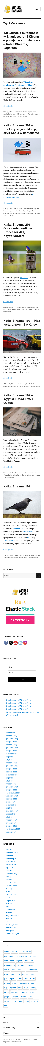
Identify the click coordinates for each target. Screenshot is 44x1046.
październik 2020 (13, 793)
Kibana (7, 983)
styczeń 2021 (11, 784)
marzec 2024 (11, 733)
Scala (8, 922)
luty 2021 (9, 781)
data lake (20, 965)
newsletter (15, 992)
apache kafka (7, 114)
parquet (7, 996)
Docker (35, 112)
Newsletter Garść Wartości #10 (18, 700)
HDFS (8, 892)
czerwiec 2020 (12, 805)
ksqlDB (9, 898)
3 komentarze (35, 386)
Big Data (36, 209)
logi (5, 987)
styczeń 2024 (11, 736)
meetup (33, 987)
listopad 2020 (11, 790)
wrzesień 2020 (12, 796)
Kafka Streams (18, 209)
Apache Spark (11, 858)
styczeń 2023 (11, 745)
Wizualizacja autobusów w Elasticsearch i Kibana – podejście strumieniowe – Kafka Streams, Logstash (21, 40)
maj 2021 (9, 778)
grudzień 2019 (12, 823)
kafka (28, 114)
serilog (6, 1001)
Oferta (5, 1022)
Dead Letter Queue (20, 475)
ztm (4, 215)
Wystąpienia (11, 931)
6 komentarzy (9, 477)
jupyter (12, 978)
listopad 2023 (11, 742)
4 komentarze (33, 558)
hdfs (32, 974)
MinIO (8, 907)
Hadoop (9, 889)
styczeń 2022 (11, 763)
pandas (32, 992)
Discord (6, 1033)
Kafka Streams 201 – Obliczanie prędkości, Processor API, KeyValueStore (18, 230)
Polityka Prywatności (23, 1040)
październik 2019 (13, 829)
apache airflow (25, 951)
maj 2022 (9, 757)
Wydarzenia (11, 928)
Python (9, 919)
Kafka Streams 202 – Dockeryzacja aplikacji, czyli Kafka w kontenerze (21, 129)
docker (14, 114)
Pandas (9, 913)
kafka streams (35, 114)
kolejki (14, 983)
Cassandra (10, 871)
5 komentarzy (22, 116)
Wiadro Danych (8, 1040)
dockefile (21, 211)
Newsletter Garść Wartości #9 (18, 703)
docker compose (18, 969)
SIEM (14, 1001)
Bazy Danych (27, 112)
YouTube (34, 1001)
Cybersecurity (11, 874)
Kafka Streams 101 (16, 486)
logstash (6, 116)
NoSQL (24, 992)
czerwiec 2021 (11, 775)
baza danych (9, 960)
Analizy (9, 849)
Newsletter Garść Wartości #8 (18, 706)
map (11, 116)
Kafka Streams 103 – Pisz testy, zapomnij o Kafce (21, 322)
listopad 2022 (11, 751)
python (23, 996)
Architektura (11, 861)
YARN (29, 538)
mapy (14, 116)
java (11, 213)
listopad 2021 (11, 769)
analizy (14, 951)
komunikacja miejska (33, 213)
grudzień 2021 (12, 766)
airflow (6, 951)
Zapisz (22, 679)
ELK (18, 974)
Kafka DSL (24, 277)
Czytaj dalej (8, 106)
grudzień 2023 (12, 739)
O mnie (6, 1017)
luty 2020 (10, 817)
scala (31, 996)
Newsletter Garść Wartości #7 (18, 709)
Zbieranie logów (12, 934)
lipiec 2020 (10, 802)
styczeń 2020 (11, 820)
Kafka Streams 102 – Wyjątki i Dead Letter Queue (18, 399)
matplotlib (10, 904)
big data (19, 960)
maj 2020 (9, 808)
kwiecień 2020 (12, 811)
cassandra (29, 960)
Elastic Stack (9, 974)
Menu (37, 9)
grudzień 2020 (12, 787)
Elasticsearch (18, 112)
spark (20, 1001)
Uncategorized (12, 925)
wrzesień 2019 (12, 832)
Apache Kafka (28, 209)
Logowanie (10, 901)
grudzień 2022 (12, 748)
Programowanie (12, 916)
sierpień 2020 (11, 799)
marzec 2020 (11, 814)
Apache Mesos (9, 541)
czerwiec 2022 (12, 754)
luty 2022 (10, 760)
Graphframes (11, 886)
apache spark (22, 956)
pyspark (15, 996)
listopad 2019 (11, 826)
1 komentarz (11, 215)
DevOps (9, 877)
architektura (34, 956)
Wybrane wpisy (9, 1027)
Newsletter (10, 910)
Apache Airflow (12, 852)
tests (36, 309)
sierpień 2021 (11, 772)
